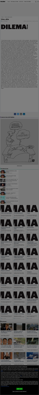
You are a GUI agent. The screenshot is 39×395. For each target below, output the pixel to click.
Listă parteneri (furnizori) (5, 386)
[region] (19, 380)
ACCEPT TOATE (19, 388)
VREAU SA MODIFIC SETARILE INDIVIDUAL (19, 391)
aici (21, 375)
